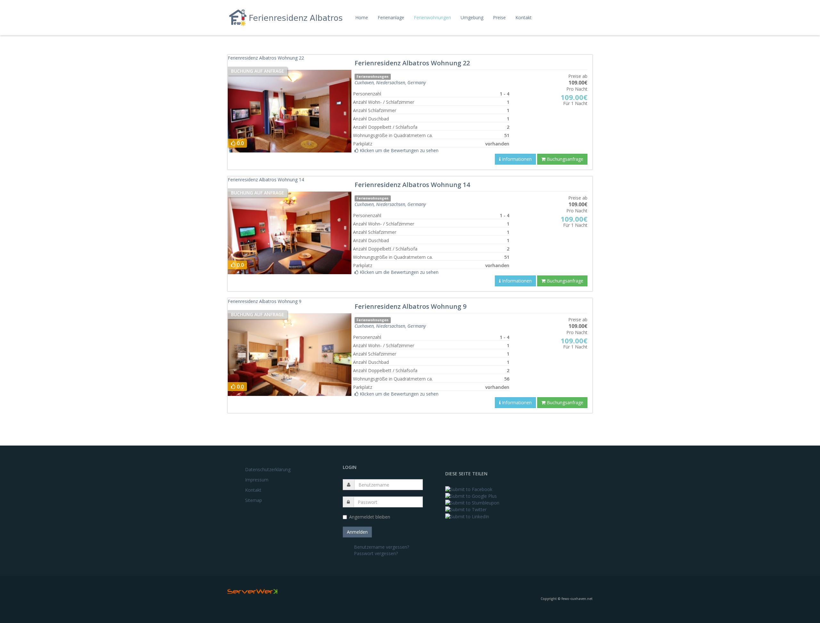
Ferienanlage (391, 17)
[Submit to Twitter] (466, 509)
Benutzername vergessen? (381, 547)
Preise (499, 17)
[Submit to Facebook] (468, 489)
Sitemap (253, 500)
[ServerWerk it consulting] (252, 591)
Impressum (256, 480)
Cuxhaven (364, 82)
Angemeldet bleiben (369, 517)
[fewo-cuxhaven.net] (287, 17)
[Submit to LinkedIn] (467, 516)
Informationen (516, 159)
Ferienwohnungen (432, 17)
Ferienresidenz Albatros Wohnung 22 (266, 58)
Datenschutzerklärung (268, 469)
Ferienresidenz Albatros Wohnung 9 (264, 301)
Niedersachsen (390, 82)
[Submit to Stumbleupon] (472, 502)
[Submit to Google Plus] (471, 496)
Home (361, 17)
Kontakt (523, 17)
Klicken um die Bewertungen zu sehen (398, 150)
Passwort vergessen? (376, 553)
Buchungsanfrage (564, 159)
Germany (416, 82)
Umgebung (472, 17)
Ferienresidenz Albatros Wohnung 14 (266, 179)
